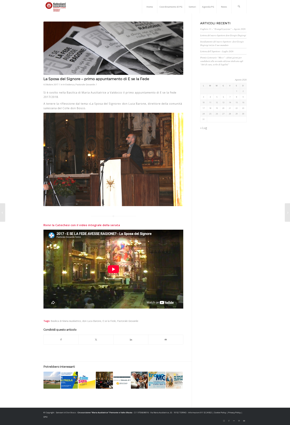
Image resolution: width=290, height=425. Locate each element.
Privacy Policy (234, 412)
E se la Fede (109, 321)
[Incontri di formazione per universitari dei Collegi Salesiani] (2, 212)
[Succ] (176, 159)
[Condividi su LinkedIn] (131, 339)
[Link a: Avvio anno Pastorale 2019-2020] (86, 380)
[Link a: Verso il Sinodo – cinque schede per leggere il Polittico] (139, 380)
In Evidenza (69, 84)
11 (127, 202)
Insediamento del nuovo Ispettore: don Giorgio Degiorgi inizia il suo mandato (222, 43)
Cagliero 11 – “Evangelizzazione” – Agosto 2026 (223, 28)
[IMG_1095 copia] (113, 48)
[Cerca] (239, 6)
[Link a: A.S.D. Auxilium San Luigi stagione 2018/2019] (51, 380)
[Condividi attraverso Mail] (165, 339)
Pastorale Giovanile (85, 84)
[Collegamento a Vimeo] (238, 420)
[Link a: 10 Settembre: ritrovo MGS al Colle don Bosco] (156, 380)
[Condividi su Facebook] (61, 339)
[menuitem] (149, 6)
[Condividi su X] (96, 339)
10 (124, 202)
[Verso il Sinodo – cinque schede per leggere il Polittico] (287, 212)
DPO (45, 417)
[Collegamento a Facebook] (228, 420)
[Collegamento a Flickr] (233, 420)
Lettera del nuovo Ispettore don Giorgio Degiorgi (223, 35)
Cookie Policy (220, 412)
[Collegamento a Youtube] (244, 420)
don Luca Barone (91, 321)
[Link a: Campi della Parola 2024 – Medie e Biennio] (69, 380)
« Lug (203, 128)
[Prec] (51, 159)
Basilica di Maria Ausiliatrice (66, 321)
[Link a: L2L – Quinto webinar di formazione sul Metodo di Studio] (121, 380)
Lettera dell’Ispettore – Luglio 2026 (216, 51)
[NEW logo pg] (55, 6)
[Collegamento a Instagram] (223, 420)
